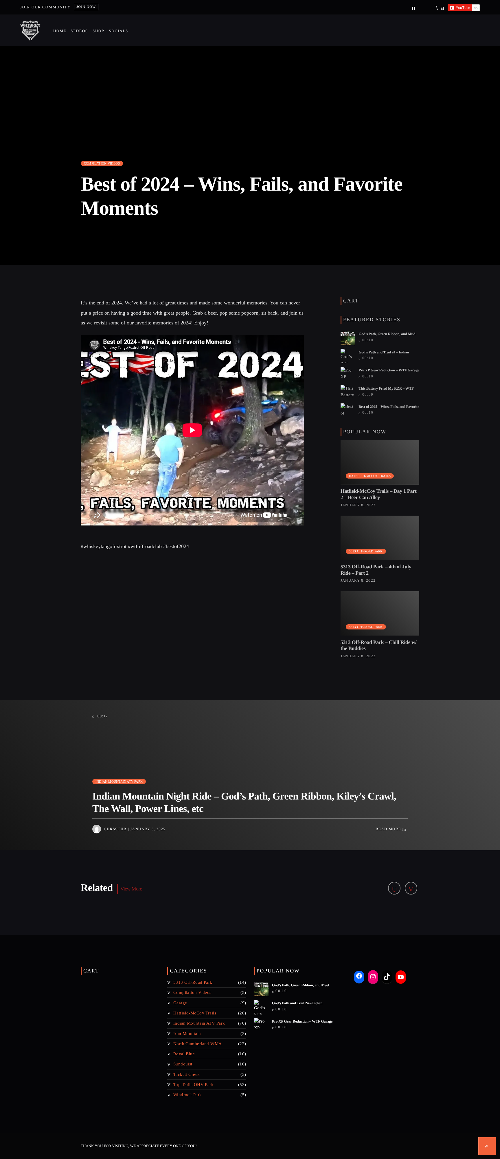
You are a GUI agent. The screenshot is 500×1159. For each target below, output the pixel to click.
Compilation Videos (102, 163)
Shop (98, 31)
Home (59, 31)
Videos (79, 31)
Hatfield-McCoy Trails (370, 476)
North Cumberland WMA (197, 1043)
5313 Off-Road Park (366, 551)
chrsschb (115, 829)
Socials (118, 31)
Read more (389, 829)
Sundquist (182, 1064)
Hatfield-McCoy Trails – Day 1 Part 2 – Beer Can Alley (379, 494)
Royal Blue (184, 1054)
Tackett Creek (186, 1074)
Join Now (86, 7)
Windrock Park (187, 1094)
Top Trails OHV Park (193, 1084)
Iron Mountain (187, 1033)
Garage (180, 1003)
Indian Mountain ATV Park (119, 781)
